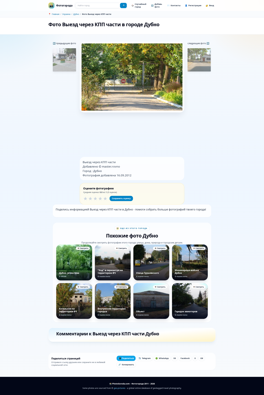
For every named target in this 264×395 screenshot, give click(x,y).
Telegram (144, 358)
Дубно (76, 14)
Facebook (185, 358)
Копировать (126, 364)
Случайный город (138, 5)
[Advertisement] (132, 135)
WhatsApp (162, 358)
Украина (66, 14)
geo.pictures (119, 388)
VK (174, 358)
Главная (55, 14)
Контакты (174, 5)
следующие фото (197, 43)
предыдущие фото (66, 43)
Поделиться (126, 358)
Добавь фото (156, 5)
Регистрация (193, 5)
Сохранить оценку (121, 198)
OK (201, 358)
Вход (210, 5)
